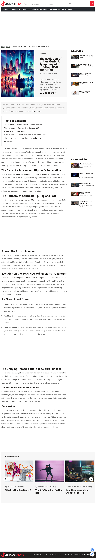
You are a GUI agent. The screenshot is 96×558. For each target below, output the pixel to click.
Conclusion (8, 142)
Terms (51, 554)
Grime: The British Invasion (15, 131)
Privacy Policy (44, 554)
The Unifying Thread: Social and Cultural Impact (23, 138)
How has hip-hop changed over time (15, 278)
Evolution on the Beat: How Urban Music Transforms (24, 135)
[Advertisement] (31, 27)
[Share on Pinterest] (52, 93)
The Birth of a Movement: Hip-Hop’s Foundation (23, 125)
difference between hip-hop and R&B (19, 200)
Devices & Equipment (39, 9)
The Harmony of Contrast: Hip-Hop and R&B (21, 128)
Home (2, 46)
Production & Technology (20, 9)
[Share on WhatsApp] (56, 93)
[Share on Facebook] (46, 93)
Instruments (55, 9)
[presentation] (5, 479)
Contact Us (58, 554)
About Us (36, 554)
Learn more (36, 111)
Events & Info (67, 9)
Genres (5, 9)
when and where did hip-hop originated (31, 174)
